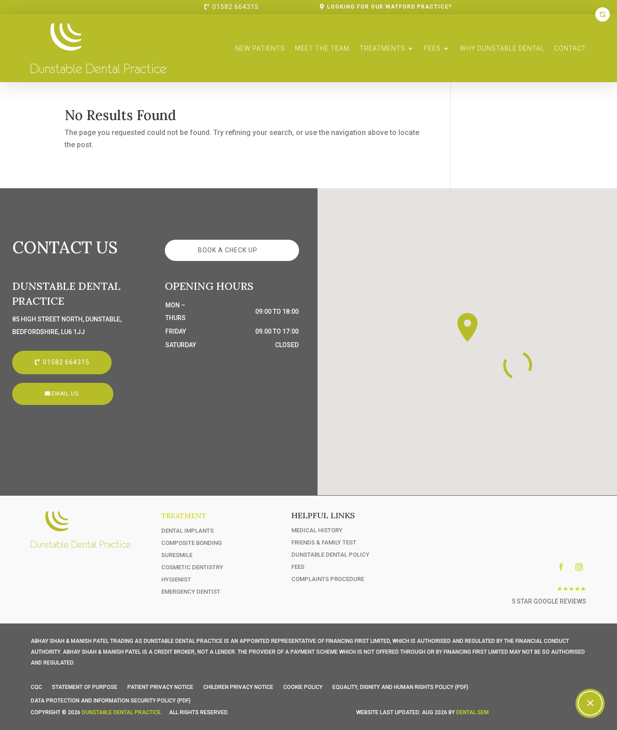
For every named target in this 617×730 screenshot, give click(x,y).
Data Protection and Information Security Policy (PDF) (111, 700)
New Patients (260, 48)
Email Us (65, 394)
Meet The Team (322, 48)
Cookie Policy (303, 687)
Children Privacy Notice (238, 687)
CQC (36, 687)
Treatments (382, 48)
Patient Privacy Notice (160, 687)
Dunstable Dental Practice (121, 712)
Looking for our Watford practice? (389, 7)
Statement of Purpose (84, 687)
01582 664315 (235, 6)
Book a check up (227, 250)
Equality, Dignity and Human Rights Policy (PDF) (400, 687)
